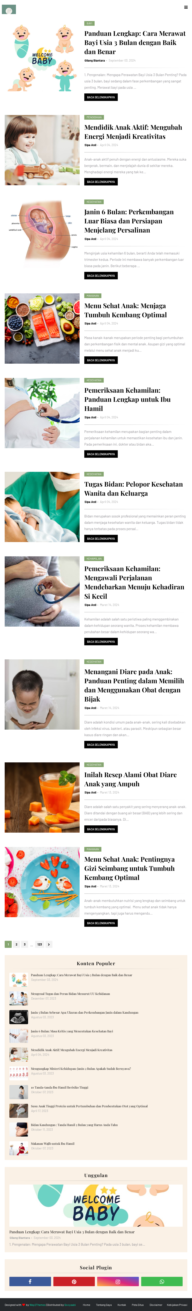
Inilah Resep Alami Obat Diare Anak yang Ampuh (130, 779)
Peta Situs (138, 1304)
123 (39, 944)
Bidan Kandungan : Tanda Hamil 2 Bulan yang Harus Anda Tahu (74, 1125)
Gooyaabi (70, 1304)
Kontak (122, 1304)
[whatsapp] (162, 1281)
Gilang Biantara (95, 60)
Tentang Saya (104, 1304)
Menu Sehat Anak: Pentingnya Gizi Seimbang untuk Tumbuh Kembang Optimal (129, 868)
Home (86, 1304)
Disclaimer (156, 1304)
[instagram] (118, 1281)
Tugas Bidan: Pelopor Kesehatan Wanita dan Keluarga (133, 488)
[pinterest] (74, 1281)
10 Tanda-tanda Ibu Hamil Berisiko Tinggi (59, 1087)
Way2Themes (38, 1304)
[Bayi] (96, 1206)
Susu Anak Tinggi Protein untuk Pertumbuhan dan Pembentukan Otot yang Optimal (89, 1106)
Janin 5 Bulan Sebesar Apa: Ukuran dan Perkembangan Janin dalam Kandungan (84, 1012)
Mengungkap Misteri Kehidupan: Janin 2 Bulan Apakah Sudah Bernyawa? (81, 1069)
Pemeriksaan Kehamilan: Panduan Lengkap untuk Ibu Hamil (127, 399)
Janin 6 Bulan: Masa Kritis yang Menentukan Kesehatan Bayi (72, 1031)
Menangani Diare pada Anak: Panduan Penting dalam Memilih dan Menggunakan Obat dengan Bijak (134, 685)
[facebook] (30, 1281)
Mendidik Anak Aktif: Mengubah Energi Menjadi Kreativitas (133, 131)
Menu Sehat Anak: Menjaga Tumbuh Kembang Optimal (125, 310)
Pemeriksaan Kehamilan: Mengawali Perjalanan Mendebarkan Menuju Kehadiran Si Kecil (134, 582)
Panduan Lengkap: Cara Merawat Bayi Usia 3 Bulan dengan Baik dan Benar (135, 42)
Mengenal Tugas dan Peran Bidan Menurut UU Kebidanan (70, 994)
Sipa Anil (90, 145)
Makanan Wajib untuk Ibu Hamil (52, 1143)
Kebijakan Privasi (177, 1304)
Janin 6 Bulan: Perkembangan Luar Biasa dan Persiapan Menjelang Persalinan (129, 220)
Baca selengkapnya (101, 97)
